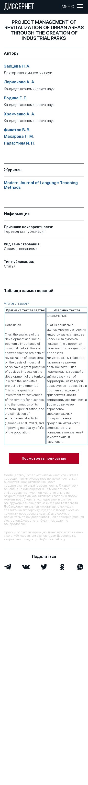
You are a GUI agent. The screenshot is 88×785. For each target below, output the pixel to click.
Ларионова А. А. (19, 82)
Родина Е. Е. (15, 98)
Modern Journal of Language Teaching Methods (40, 185)
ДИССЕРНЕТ (19, 7)
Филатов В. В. (17, 130)
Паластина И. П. (19, 143)
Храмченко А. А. (19, 114)
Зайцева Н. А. (17, 66)
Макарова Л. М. (19, 136)
